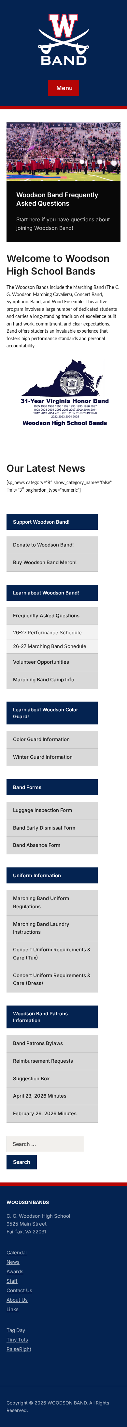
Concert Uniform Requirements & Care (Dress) (52, 979)
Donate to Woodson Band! (43, 545)
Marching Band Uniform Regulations (41, 902)
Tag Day (16, 1330)
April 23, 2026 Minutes (39, 1096)
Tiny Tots (17, 1340)
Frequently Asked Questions (46, 615)
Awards (15, 1271)
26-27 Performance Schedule (47, 632)
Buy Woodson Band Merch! (45, 562)
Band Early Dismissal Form (44, 828)
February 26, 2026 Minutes (45, 1113)
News (13, 1262)
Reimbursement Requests (43, 1061)
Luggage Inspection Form (42, 810)
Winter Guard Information (43, 757)
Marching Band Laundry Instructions (41, 928)
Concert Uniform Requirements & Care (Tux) (52, 953)
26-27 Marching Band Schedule (49, 646)
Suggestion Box (31, 1078)
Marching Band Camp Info (43, 679)
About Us (17, 1300)
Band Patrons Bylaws (38, 1043)
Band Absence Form (36, 845)
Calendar (17, 1252)
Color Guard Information (41, 739)
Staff (12, 1281)
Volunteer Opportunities (41, 662)
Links (13, 1309)
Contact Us (19, 1290)
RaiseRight (19, 1349)
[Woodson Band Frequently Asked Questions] (63, 151)
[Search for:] (52, 1144)
